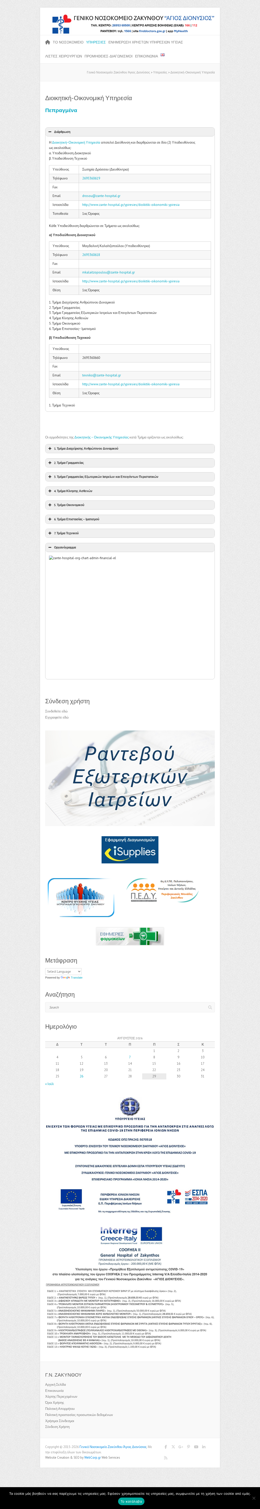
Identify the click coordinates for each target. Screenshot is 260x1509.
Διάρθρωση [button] (62, 132)
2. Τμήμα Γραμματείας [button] (69, 463)
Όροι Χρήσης (54, 1402)
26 (81, 1076)
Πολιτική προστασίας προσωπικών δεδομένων (79, 1415)
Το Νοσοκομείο (68, 42)
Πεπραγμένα (61, 110)
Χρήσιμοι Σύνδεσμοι (59, 1421)
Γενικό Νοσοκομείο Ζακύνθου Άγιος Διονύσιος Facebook (165, 1448)
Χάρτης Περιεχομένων (61, 1396)
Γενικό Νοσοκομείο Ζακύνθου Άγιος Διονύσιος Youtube (196, 1448)
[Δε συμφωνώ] (253, 1498)
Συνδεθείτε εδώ (56, 711)
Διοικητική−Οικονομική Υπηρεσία (76, 142)
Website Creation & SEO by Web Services (82, 1457)
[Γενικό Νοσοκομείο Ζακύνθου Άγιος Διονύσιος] (130, 16)
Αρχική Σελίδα (55, 1384)
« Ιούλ (49, 1084)
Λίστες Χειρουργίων (63, 56)
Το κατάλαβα (131, 1501)
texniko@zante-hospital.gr (101, 375)
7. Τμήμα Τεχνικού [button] (66, 533)
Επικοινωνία (146, 56)
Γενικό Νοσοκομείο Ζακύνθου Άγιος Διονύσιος (113, 1447)
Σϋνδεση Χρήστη (57, 1427)
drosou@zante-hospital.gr (101, 196)
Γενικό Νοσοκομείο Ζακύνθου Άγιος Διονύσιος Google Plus (181, 1448)
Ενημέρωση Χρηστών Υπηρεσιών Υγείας (145, 42)
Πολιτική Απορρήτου (60, 1409)
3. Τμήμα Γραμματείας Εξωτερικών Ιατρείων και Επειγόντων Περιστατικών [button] (106, 477)
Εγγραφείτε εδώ (57, 717)
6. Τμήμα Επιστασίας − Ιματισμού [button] (76, 519)
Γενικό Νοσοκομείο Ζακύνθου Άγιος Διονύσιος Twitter (173, 1448)
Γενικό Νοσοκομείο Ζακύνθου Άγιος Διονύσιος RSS (165, 1458)
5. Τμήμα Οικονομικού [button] (69, 505)
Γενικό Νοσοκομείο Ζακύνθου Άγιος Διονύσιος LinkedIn (203, 1448)
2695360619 (91, 178)
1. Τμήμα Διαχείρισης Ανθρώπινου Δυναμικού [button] (86, 448)
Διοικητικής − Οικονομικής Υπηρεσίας (101, 437)
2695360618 (91, 255)
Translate (77, 977)
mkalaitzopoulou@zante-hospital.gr (108, 272)
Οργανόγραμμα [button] (65, 547)
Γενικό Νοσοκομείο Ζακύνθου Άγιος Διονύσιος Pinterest (188, 1448)
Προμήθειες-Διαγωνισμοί (109, 56)
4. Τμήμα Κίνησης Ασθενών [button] (73, 491)
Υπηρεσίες (96, 42)
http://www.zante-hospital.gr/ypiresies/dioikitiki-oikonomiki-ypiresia (131, 205)
